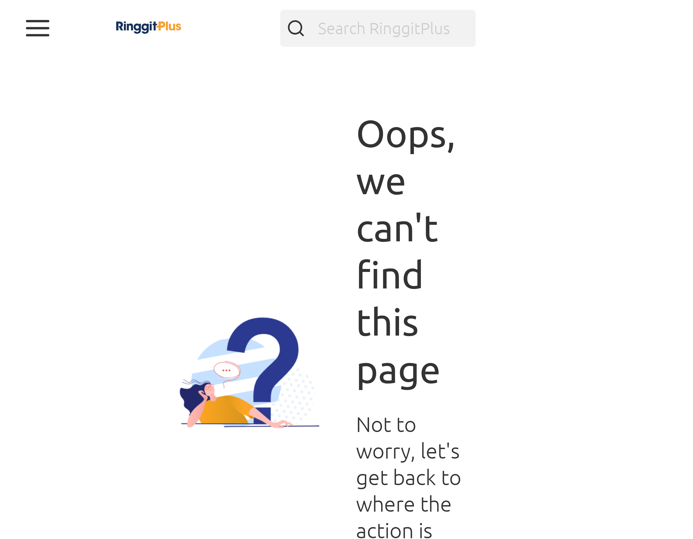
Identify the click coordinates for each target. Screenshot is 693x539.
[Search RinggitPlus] (378, 28)
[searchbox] (378, 28)
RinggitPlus (115, 20)
